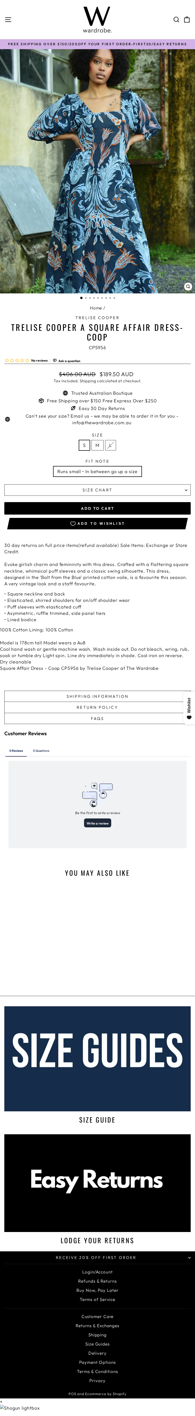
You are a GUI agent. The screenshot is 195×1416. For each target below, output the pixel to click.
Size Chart (97, 489)
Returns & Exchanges (97, 1325)
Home (96, 307)
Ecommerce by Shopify (105, 1394)
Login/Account (97, 1272)
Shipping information (98, 696)
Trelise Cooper (97, 317)
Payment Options (97, 1362)
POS (72, 1394)
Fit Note (97, 461)
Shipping (88, 380)
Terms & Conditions (97, 1371)
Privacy (97, 1380)
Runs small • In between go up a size (97, 471)
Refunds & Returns (97, 1281)
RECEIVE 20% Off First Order (96, 1257)
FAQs (97, 718)
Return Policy (97, 707)
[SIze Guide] (97, 1058)
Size (97, 434)
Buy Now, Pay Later (97, 1290)
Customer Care (98, 1316)
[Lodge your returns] (97, 1183)
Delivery (97, 1353)
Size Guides (97, 1344)
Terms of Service (97, 1299)
